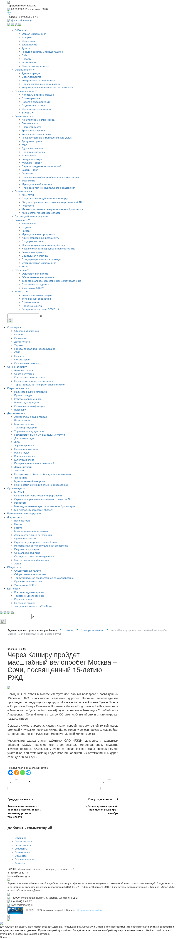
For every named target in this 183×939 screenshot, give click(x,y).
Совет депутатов (31, 76)
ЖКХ (24, 144)
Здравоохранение (32, 148)
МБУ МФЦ (28, 194)
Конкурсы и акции (32, 159)
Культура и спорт (32, 162)
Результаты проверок (34, 252)
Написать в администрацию (38, 94)
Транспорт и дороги (33, 130)
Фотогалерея (29, 62)
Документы (21, 220)
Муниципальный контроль (37, 184)
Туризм (26, 48)
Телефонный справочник (36, 298)
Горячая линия (30, 302)
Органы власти (24, 69)
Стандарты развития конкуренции (41, 259)
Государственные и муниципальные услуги (47, 137)
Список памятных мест (35, 66)
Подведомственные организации (41, 84)
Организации (23, 191)
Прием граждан (31, 98)
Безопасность (30, 123)
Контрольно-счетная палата (38, 80)
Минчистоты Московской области (41, 212)
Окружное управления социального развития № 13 (52, 202)
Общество (21, 270)
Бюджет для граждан (34, 105)
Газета (25, 230)
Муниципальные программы (38, 234)
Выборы (27, 112)
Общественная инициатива (38, 277)
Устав (25, 266)
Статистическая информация (39, 263)
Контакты (20, 291)
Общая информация (34, 33)
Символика (28, 41)
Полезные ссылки (32, 305)
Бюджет (26, 227)
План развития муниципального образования (48, 187)
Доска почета (29, 44)
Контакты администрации (37, 295)
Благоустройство (31, 126)
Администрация (31, 73)
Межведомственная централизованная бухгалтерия (52, 209)
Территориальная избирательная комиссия (47, 87)
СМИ (25, 55)
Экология (27, 173)
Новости (26, 58)
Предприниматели (33, 241)
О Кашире (21, 30)
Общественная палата (35, 273)
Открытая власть (25, 91)
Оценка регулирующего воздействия (43, 245)
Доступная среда (32, 141)
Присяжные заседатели (36, 284)
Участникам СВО (32, 288)
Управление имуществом (36, 134)
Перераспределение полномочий (41, 166)
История (27, 37)
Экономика (28, 180)
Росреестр (28, 205)
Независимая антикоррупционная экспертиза (48, 248)
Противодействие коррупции (31, 216)
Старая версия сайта (89, 910)
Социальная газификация (37, 109)
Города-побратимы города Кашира (42, 51)
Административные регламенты (40, 237)
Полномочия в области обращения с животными (50, 177)
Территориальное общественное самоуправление (51, 280)
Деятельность (23, 116)
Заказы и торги (30, 169)
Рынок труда (29, 155)
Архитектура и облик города (38, 119)
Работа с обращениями (36, 101)
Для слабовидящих (22, 20)
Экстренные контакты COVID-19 (40, 309)
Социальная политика (35, 255)
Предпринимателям (33, 152)
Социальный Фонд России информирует (46, 198)
